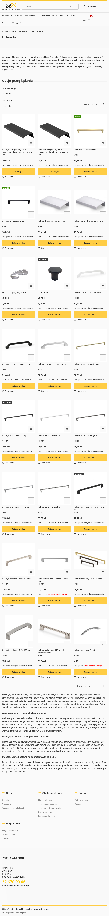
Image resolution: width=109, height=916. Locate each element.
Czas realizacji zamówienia (49, 808)
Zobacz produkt (90, 171)
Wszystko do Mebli (9, 31)
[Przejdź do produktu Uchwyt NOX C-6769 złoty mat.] (90, 345)
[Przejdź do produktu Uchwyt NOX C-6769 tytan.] (90, 416)
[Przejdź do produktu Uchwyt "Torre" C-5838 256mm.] (18, 345)
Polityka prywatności (83, 800)
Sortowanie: (7, 100)
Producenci (6, 804)
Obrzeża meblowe (67, 16)
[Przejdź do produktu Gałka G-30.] (54, 273)
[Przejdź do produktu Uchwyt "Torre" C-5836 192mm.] (54, 345)
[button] (75, 6)
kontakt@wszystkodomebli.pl (15, 885)
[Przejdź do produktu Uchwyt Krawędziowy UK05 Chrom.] (90, 202)
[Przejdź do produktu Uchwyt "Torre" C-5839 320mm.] (90, 273)
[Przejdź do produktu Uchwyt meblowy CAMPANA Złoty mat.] (54, 559)
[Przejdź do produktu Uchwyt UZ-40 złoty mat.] (90, 130)
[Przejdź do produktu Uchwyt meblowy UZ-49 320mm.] (90, 559)
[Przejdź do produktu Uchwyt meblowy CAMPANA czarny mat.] (90, 488)
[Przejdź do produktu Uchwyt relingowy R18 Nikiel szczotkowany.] (54, 631)
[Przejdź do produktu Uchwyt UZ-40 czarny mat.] (18, 202)
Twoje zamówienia (10, 830)
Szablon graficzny (14, 913)
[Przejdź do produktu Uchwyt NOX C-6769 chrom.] (54, 488)
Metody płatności (45, 800)
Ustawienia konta (9, 834)
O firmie (5, 800)
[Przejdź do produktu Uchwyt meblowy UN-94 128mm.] (18, 631)
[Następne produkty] (97, 686)
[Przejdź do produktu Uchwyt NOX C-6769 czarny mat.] (18, 416)
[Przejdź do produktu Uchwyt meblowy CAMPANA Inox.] (18, 559)
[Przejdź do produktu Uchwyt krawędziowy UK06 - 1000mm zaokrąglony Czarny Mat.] (54, 130)
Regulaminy (80, 804)
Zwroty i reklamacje (46, 812)
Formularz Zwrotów (46, 816)
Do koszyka (18, 171)
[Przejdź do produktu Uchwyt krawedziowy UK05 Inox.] (54, 202)
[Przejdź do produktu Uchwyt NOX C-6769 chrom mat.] (18, 488)
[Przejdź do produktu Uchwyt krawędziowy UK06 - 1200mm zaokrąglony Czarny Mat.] (18, 130)
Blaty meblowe (48, 16)
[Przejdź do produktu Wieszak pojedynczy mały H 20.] (18, 273)
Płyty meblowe (30, 16)
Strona (86, 104)
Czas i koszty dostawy (47, 804)
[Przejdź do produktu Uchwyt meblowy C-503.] (90, 631)
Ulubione (5, 838)
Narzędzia (6, 23)
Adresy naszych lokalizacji (13, 808)
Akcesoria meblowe (10, 16)
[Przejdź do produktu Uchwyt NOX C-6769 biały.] (54, 416)
